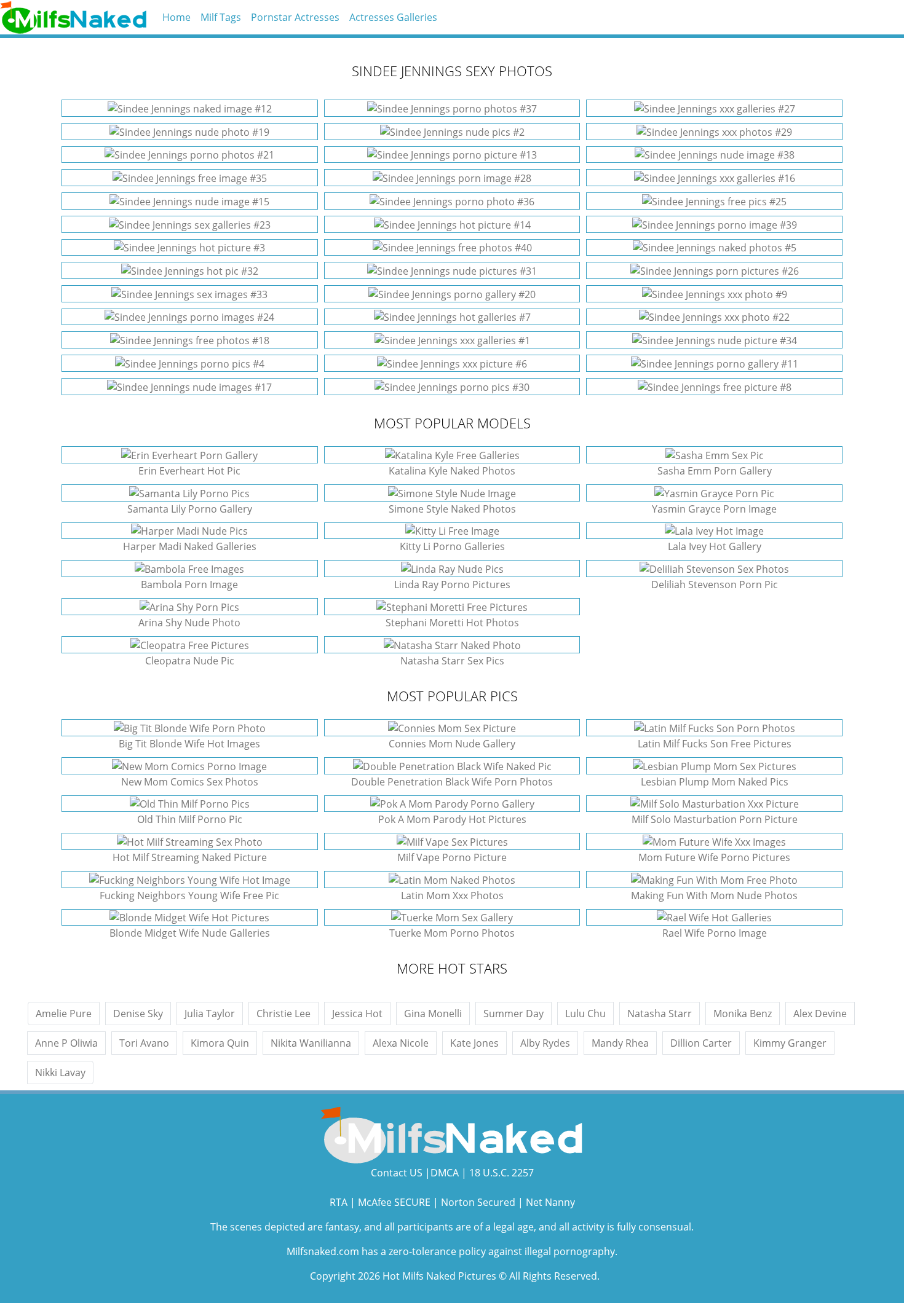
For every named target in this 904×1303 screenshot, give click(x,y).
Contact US (396, 1172)
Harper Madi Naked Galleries (189, 546)
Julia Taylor (209, 1013)
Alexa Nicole (401, 1043)
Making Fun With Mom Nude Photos (714, 895)
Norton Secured (478, 1202)
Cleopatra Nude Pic (189, 660)
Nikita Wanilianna (311, 1043)
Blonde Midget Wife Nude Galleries (189, 933)
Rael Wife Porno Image (714, 933)
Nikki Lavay (60, 1072)
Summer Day (513, 1013)
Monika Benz (742, 1013)
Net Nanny (550, 1202)
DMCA (444, 1172)
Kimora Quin (220, 1043)
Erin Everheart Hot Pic (189, 471)
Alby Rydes (545, 1043)
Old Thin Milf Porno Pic (189, 819)
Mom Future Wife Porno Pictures (714, 857)
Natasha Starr (659, 1013)
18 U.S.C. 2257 (501, 1172)
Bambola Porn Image (189, 584)
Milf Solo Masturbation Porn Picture (715, 819)
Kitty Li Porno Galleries (452, 546)
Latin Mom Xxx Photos (452, 895)
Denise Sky (138, 1013)
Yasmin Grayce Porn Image (714, 509)
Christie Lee (283, 1013)
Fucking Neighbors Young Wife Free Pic (189, 895)
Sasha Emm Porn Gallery (714, 471)
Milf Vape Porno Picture (452, 857)
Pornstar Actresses (295, 17)
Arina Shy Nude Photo (189, 622)
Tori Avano (144, 1043)
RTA (338, 1202)
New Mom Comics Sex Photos (189, 782)
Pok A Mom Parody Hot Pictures (452, 819)
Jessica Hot (357, 1013)
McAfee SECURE (394, 1202)
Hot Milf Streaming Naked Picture (190, 857)
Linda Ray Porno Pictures (452, 584)
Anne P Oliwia (66, 1043)
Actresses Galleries (393, 17)
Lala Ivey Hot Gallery (714, 546)
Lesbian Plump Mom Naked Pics (714, 782)
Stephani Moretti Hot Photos (452, 622)
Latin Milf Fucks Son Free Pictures (714, 743)
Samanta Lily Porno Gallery (189, 509)
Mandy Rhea (620, 1043)
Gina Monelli (433, 1013)
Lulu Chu (585, 1013)
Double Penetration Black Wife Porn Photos (452, 782)
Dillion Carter (701, 1043)
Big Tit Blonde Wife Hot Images (189, 743)
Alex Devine (820, 1013)
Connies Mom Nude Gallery (452, 743)
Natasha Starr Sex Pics (452, 660)
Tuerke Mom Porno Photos (452, 933)
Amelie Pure (64, 1013)
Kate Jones (474, 1043)
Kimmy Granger (790, 1043)
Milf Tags (220, 17)
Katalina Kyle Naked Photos (452, 471)
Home (176, 17)
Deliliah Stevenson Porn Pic (714, 584)
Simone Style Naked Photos (452, 509)
